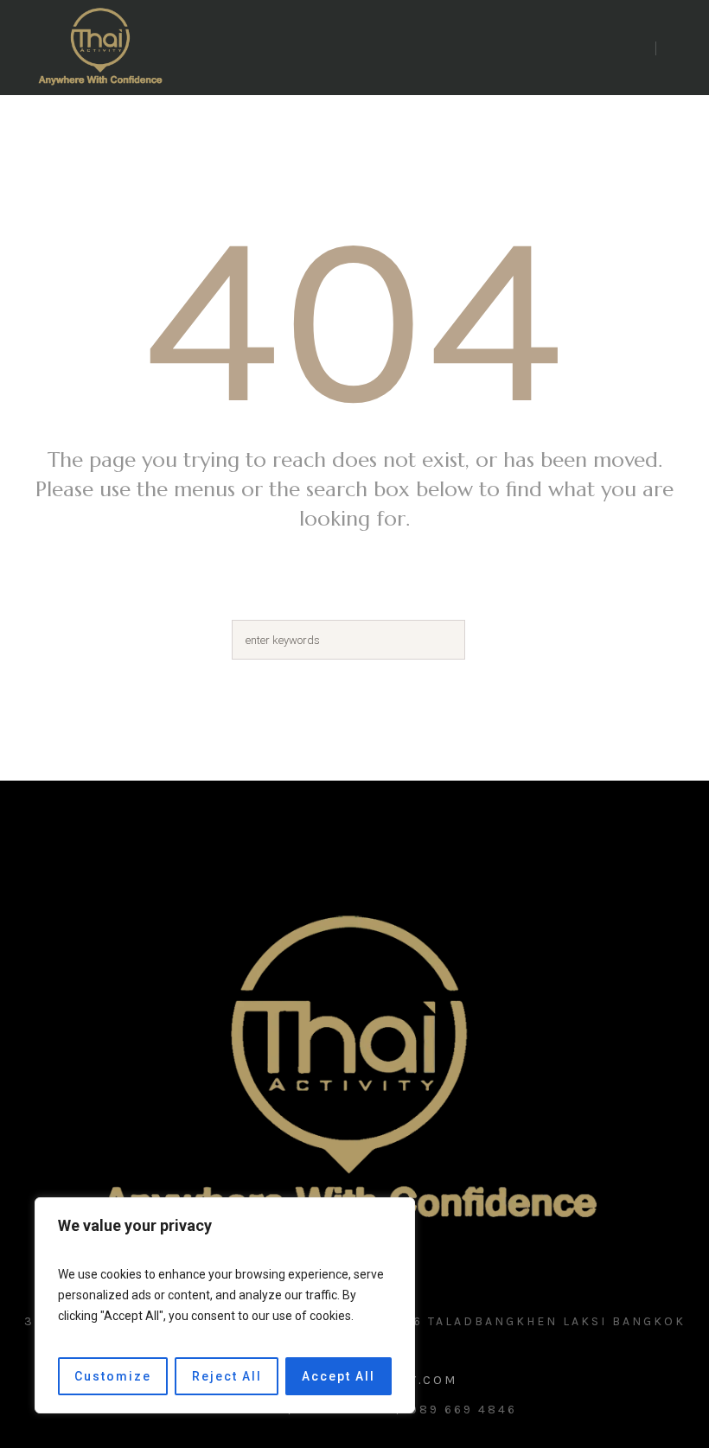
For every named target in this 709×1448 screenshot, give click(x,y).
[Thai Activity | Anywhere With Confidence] (354, 1074)
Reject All (227, 1376)
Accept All (338, 1376)
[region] (225, 1305)
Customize (112, 1376)
